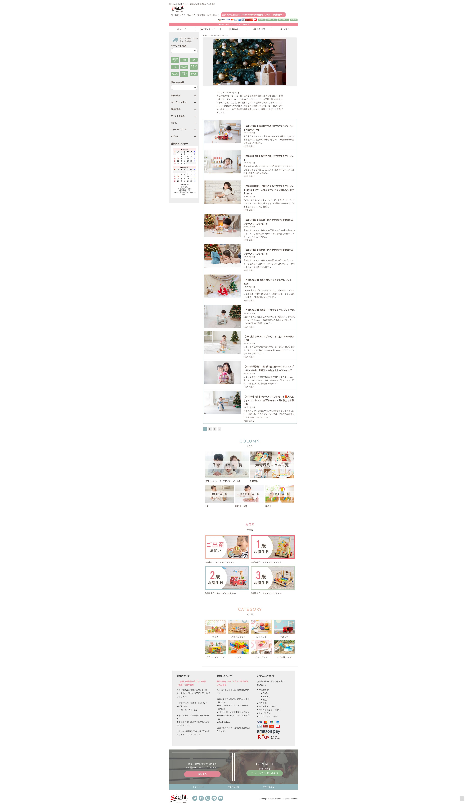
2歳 (193, 60)
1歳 (184, 60)
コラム (210, 35)
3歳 (174, 67)
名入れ (175, 74)
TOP (204, 35)
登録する (202, 774)
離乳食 (194, 74)
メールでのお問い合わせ (266, 773)
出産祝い (175, 60)
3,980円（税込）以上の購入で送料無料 (233, 24)
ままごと (194, 67)
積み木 (184, 67)
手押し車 (184, 74)
